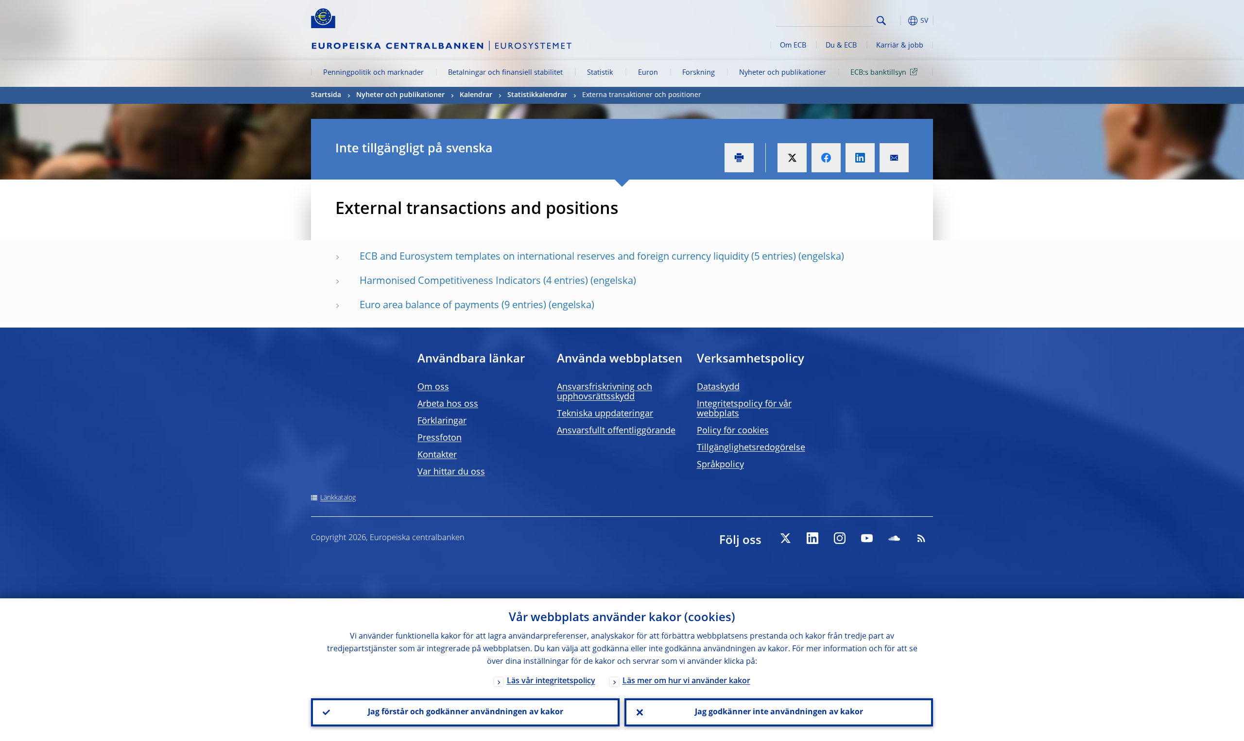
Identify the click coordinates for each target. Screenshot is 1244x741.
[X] (785, 538)
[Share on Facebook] (826, 157)
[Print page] (739, 157)
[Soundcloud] (894, 538)
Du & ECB (841, 45)
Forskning (698, 72)
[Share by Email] (894, 157)
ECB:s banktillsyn (878, 72)
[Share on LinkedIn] (860, 157)
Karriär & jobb (899, 45)
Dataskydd (718, 387)
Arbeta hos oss (447, 404)
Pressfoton (439, 438)
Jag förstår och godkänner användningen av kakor (465, 712)
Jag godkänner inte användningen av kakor (779, 712)
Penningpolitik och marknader (373, 72)
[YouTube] (867, 538)
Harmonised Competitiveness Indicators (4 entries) (474, 281)
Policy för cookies (733, 431)
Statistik (600, 72)
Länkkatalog (338, 497)
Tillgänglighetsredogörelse (751, 448)
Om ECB (793, 45)
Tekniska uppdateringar (605, 414)
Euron (648, 72)
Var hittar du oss (451, 472)
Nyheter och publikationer (782, 72)
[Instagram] (839, 538)
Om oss (433, 387)
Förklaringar (441, 421)
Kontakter (437, 455)
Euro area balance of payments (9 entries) (453, 306)
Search (881, 20)
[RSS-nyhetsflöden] (921, 538)
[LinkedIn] (812, 538)
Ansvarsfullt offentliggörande (616, 431)
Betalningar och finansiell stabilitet (505, 72)
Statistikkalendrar (537, 95)
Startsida (326, 95)
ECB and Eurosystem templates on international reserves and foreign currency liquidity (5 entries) (578, 257)
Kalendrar (476, 95)
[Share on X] (792, 157)
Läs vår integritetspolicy (551, 681)
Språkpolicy (720, 465)
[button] (899, 21)
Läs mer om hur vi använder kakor (686, 681)
